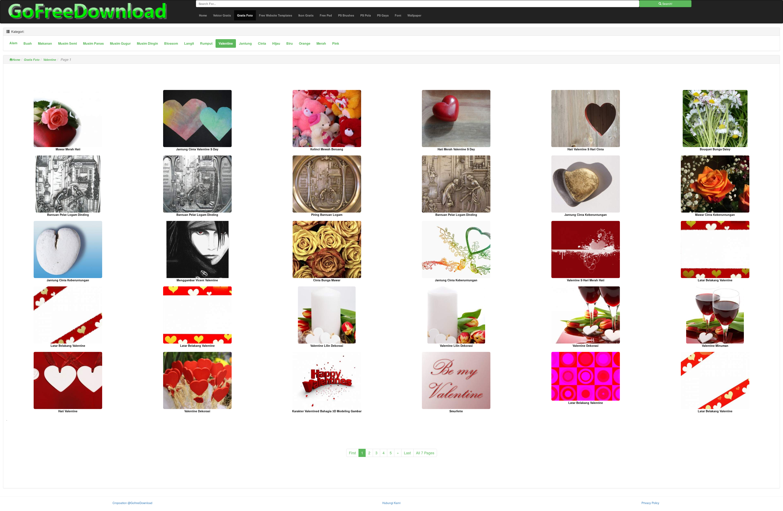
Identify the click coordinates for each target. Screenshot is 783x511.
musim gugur (120, 43)
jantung (245, 43)
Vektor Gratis (222, 15)
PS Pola (365, 15)
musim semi (67, 43)
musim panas (93, 43)
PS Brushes (346, 15)
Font (398, 15)
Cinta (262, 43)
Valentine (226, 43)
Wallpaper (414, 15)
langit (189, 43)
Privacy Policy (650, 503)
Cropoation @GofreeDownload (132, 503)
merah (321, 43)
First (352, 452)
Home (203, 15)
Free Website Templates (275, 15)
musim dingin (147, 43)
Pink (335, 43)
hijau (276, 43)
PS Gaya (383, 15)
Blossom (171, 43)
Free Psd (326, 15)
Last (407, 452)
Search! (666, 4)
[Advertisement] (391, 78)
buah (27, 43)
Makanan (45, 43)
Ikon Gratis (306, 15)
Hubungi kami (391, 503)
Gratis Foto (246, 15)
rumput (206, 43)
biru (289, 43)
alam (13, 43)
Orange (304, 43)
